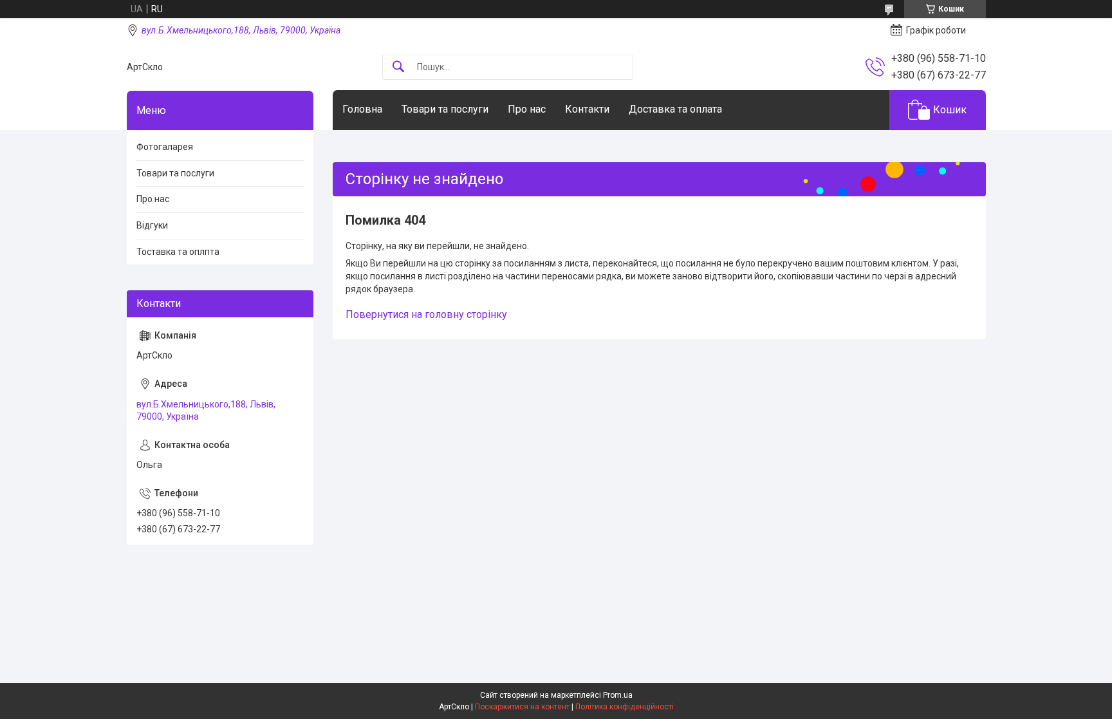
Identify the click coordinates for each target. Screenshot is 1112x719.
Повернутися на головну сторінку (426, 314)
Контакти (587, 109)
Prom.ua (618, 695)
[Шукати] (398, 67)
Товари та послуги (445, 109)
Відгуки (152, 225)
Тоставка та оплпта (177, 252)
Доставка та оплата (675, 109)
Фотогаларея (164, 147)
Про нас (527, 109)
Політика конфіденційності (624, 706)
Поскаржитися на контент (522, 706)
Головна (362, 109)
